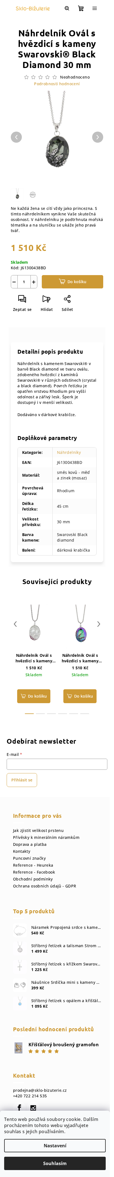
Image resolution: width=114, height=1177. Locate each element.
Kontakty (21, 851)
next (98, 624)
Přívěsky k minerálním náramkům (46, 837)
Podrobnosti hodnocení (57, 83)
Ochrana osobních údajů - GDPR (44, 886)
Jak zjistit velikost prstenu (38, 830)
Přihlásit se (21, 780)
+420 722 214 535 (30, 1095)
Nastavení (55, 1146)
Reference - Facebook (34, 872)
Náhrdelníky (69, 452)
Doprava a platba (29, 844)
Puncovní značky (29, 858)
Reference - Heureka (33, 865)
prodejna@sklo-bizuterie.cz (40, 1090)
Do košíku (77, 281)
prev (15, 624)
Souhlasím (55, 1163)
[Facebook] (19, 1107)
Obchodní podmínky (33, 879)
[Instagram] (33, 1107)
